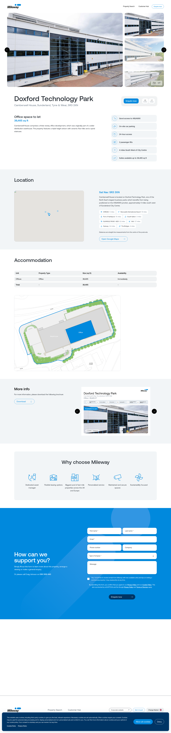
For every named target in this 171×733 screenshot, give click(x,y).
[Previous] (7, 49)
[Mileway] (14, 6)
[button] (48, 213)
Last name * (129, 531)
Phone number (95, 547)
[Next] (163, 49)
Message (93, 564)
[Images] (154, 83)
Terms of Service (142, 587)
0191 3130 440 (45, 574)
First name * (94, 531)
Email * (92, 539)
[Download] (115, 411)
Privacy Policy (132, 585)
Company (128, 547)
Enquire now (131, 101)
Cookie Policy (147, 585)
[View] (85, 654)
